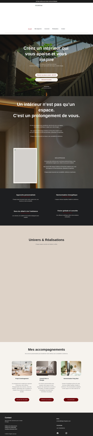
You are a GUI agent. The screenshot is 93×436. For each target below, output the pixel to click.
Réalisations (55, 28)
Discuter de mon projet (22, 399)
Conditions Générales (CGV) (11, 429)
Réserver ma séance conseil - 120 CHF (46, 75)
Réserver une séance (46, 399)
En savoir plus (71, 399)
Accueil (30, 28)
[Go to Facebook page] (57, 433)
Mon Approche (38, 28)
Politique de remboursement (11, 425)
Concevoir (46, 28)
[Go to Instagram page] (66, 433)
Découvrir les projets (46, 79)
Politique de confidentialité (10, 427)
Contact (63, 28)
